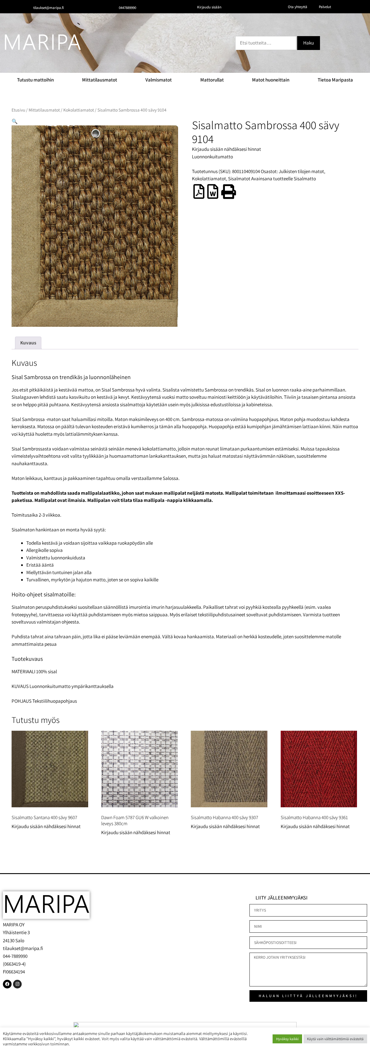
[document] (185, 525)
